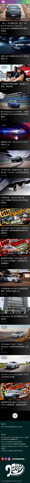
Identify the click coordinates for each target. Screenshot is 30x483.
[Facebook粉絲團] (5, 458)
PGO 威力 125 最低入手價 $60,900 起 (12, 450)
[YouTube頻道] (2, 458)
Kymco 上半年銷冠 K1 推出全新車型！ (12, 441)
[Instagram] (9, 458)
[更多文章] (15, 415)
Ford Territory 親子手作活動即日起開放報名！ (14, 444)
